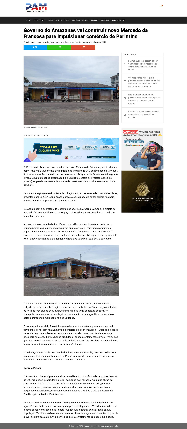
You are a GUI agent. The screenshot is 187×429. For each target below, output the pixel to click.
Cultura (49, 20)
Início (28, 20)
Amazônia (76, 20)
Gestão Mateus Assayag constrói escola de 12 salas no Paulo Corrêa (144, 114)
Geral (66, 20)
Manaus (94, 20)
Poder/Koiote (38, 20)
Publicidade (104, 20)
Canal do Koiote (118, 20)
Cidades (85, 20)
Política (58, 20)
